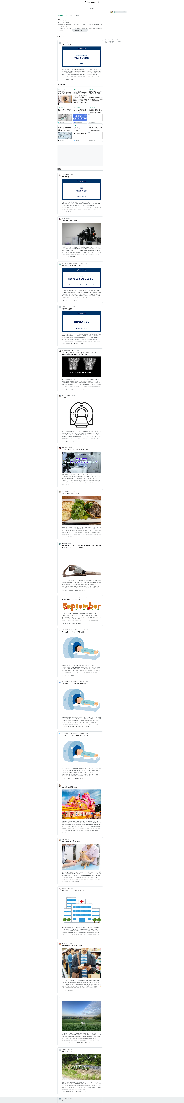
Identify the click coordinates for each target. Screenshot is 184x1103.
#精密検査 (69, 830)
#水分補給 (77, 778)
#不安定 (71, 389)
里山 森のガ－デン (65, 1049)
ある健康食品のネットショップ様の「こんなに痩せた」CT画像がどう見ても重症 (95, 92)
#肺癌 (63, 441)
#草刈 (63, 1091)
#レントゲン (70, 300)
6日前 (67, 42)
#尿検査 (72, 675)
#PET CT (64, 937)
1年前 (87, 597)
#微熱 (73, 1091)
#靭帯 (76, 590)
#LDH (76, 726)
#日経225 (78, 343)
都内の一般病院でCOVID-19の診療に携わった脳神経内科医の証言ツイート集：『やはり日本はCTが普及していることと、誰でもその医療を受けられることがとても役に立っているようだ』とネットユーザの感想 (80, 92)
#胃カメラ (64, 256)
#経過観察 (86, 830)
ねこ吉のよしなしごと (66, 491)
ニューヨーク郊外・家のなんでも (68, 996)
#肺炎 (79, 1091)
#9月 (63, 623)
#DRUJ (75, 389)
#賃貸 (86, 1042)
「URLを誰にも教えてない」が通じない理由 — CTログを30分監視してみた (80, 129)
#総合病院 (64, 830)
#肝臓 (66, 881)
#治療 (66, 441)
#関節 (63, 389)
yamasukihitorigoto (66, 888)
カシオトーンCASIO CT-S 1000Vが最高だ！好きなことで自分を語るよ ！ (80, 111)
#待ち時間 (70, 990)
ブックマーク (61, 89)
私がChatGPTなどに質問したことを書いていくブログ (72, 263)
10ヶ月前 (73, 491)
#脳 (74, 830)
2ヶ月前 (71, 174)
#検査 (73, 441)
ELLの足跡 (64, 543)
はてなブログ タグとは (109, 41)
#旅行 (96, 830)
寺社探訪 (63, 218)
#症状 (83, 590)
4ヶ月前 (85, 263)
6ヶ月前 (77, 350)
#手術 (81, 778)
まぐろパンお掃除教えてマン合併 (68, 350)
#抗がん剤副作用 (66, 343)
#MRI (63, 79)
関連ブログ (76, 15)
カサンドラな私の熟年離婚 (67, 447)
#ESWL (69, 778)
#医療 (75, 300)
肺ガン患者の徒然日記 (66, 395)
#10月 (66, 623)
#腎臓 (63, 881)
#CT (75, 79)
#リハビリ (82, 389)
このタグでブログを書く (121, 11)
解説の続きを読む (79, 30)
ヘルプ (116, 41)
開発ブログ (120, 41)
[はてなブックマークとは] (66, 84)
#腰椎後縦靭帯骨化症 (69, 590)
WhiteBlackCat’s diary (66, 306)
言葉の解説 (60, 15)
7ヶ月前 (73, 395)
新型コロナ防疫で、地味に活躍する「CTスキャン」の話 (64, 110)
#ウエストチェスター (79, 1042)
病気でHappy (64, 839)
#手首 (66, 389)
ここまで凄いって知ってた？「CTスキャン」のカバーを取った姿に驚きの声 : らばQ (64, 92)
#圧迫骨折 (67, 79)
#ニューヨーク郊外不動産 (68, 1042)
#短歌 (63, 990)
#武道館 (73, 623)
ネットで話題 (69, 15)
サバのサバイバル (65, 943)
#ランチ (72, 536)
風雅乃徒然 (64, 785)
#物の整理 (92, 830)
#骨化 (80, 590)
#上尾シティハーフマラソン (84, 726)
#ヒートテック (68, 484)
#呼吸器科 (64, 536)
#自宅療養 (84, 1091)
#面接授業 (78, 623)
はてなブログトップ (109, 42)
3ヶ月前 (68, 218)
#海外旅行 (64, 832)
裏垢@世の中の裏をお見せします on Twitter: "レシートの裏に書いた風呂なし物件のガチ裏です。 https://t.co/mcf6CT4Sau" (64, 129)
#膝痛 (72, 79)
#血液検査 (72, 256)
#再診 (63, 211)
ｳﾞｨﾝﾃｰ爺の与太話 (65, 174)
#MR (63, 300)
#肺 (79, 830)
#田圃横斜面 (68, 1091)
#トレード (72, 343)
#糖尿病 (77, 881)
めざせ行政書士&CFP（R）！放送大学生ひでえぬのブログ (73, 597)
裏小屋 (63, 42)
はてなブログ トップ (63, 5)
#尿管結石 (64, 675)
